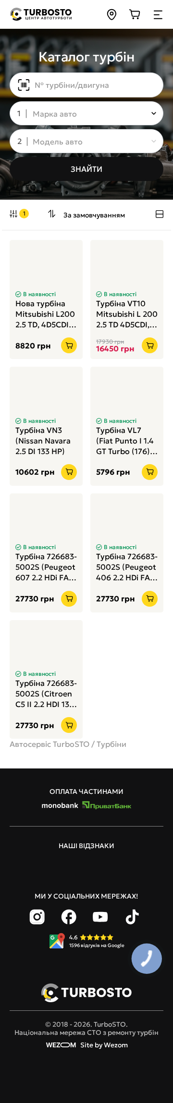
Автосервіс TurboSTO (49, 744)
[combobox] (79, 114)
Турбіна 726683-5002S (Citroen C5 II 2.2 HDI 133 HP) (46, 693)
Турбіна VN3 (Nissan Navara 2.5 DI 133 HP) (43, 440)
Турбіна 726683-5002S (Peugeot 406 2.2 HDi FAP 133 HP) (127, 567)
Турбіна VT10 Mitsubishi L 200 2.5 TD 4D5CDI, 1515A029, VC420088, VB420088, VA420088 (127, 314)
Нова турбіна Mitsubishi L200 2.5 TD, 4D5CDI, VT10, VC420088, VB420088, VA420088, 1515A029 (45, 314)
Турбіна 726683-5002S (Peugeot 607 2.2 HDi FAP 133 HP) (46, 567)
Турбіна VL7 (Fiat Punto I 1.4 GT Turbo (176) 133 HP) (125, 440)
